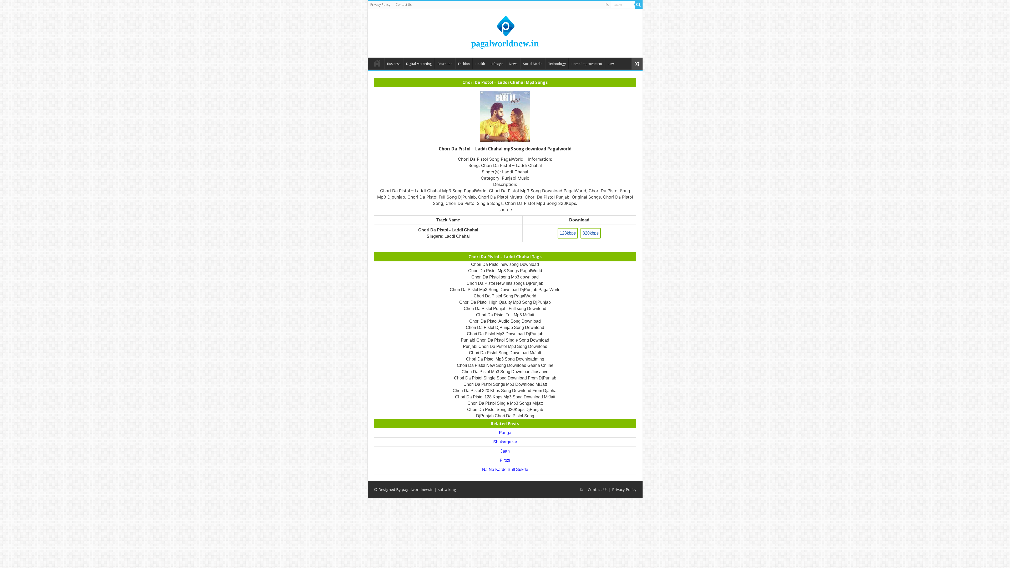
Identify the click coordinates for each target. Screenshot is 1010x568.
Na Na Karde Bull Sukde (505, 469)
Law (611, 64)
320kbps (591, 233)
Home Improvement (587, 64)
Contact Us (404, 5)
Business (393, 64)
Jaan (505, 451)
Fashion (464, 64)
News (513, 64)
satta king (447, 489)
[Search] (639, 5)
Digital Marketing (419, 64)
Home (377, 63)
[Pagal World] (505, 32)
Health (480, 64)
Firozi (505, 460)
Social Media (532, 64)
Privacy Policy (380, 5)
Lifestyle (497, 64)
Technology (557, 64)
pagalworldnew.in (417, 489)
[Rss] (607, 5)
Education (445, 64)
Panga (505, 432)
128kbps (568, 233)
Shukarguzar (505, 442)
